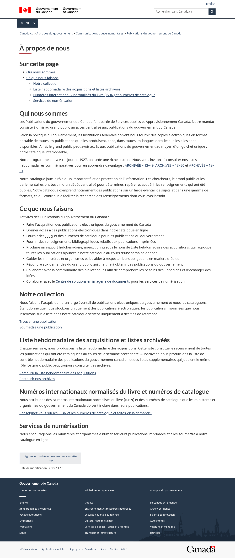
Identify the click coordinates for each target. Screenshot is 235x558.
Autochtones (157, 520)
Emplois (24, 502)
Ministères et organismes (99, 490)
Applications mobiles (53, 549)
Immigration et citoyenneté (35, 508)
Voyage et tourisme (30, 514)
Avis (103, 549)
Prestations (25, 526)
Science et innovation (162, 514)
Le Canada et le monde (163, 502)
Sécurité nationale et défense (102, 514)
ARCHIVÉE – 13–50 (169, 165)
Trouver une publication (38, 321)
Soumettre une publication (40, 327)
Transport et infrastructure (100, 532)
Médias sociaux (28, 549)
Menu (29, 23)
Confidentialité (118, 549)
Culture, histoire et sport (99, 520)
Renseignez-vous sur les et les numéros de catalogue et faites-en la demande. (85, 413)
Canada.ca (26, 33)
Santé (22, 532)
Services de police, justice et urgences (107, 526)
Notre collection (45, 83)
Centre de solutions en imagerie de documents (93, 281)
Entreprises (26, 520)
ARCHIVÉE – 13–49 (139, 165)
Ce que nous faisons (42, 77)
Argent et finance (160, 508)
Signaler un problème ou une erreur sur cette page (50, 458)
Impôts (89, 502)
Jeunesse (155, 532)
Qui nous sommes (41, 72)
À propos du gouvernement (54, 33)
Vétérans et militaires (162, 526)
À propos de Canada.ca (83, 549)
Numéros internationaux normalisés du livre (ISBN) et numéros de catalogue (94, 95)
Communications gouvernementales (99, 33)
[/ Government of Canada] (50, 10)
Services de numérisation (53, 100)
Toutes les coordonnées (33, 490)
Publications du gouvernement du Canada (154, 33)
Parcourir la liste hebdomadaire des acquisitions (57, 373)
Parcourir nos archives (37, 378)
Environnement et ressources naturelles (108, 508)
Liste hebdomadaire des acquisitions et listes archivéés (76, 89)
